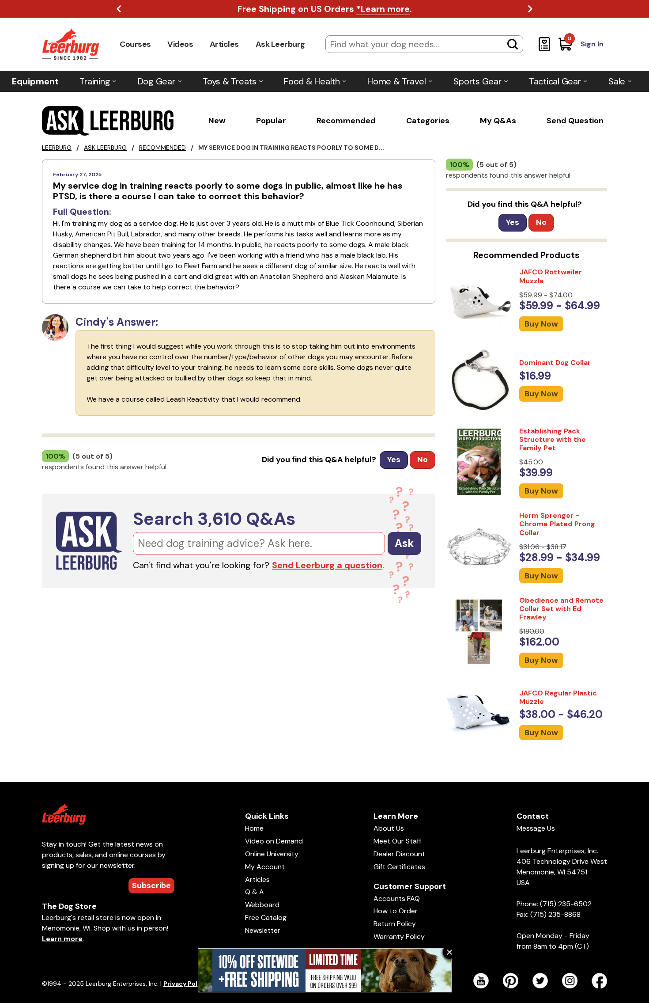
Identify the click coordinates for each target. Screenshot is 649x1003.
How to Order (396, 911)
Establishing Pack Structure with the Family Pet (552, 439)
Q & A (254, 892)
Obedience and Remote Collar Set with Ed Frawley (561, 609)
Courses (135, 44)
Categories (427, 120)
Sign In (592, 44)
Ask (404, 543)
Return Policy (395, 923)
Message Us (536, 828)
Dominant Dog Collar (555, 362)
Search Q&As (214, 518)
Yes (393, 459)
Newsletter (262, 930)
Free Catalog (266, 917)
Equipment (35, 81)
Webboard (262, 904)
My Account (265, 866)
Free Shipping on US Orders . (325, 9)
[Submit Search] (513, 44)
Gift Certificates (399, 866)
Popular (271, 120)
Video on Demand (274, 841)
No (422, 459)
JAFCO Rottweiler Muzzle (550, 276)
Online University (271, 854)
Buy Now (541, 324)
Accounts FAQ (397, 898)
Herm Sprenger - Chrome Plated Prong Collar (557, 524)
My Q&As (498, 120)
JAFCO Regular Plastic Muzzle (558, 697)
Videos (180, 44)
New (217, 120)
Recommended (346, 120)
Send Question (575, 120)
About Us (389, 828)
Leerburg (57, 148)
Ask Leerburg (280, 44)
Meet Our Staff (397, 841)
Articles (224, 44)
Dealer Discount (399, 854)
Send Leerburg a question (327, 565)
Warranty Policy (399, 936)
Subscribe (151, 885)
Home (254, 828)
